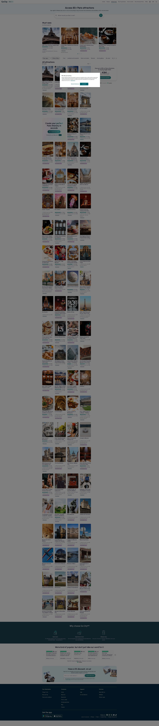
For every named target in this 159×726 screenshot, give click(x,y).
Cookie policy (72, 80)
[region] (80, 80)
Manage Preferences (75, 83)
